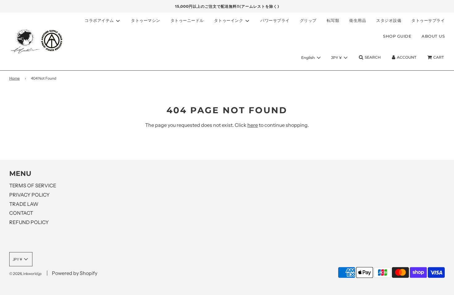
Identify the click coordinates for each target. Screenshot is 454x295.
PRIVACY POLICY (29, 195)
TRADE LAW (23, 204)
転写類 (333, 20)
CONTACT (21, 213)
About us (433, 36)
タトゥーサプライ (428, 20)
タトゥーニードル (187, 20)
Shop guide (397, 36)
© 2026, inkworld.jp (25, 273)
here (252, 125)
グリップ (308, 20)
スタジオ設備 (388, 20)
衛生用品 (357, 20)
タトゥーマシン (145, 20)
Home (14, 78)
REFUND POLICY (29, 222)
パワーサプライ (275, 20)
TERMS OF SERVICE (32, 185)
